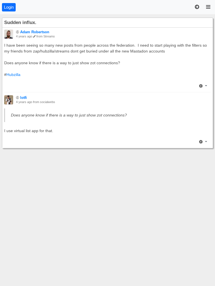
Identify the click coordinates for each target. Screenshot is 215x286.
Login (9, 7)
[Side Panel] (197, 7)
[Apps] (208, 7)
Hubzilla (13, 74)
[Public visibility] (17, 32)
